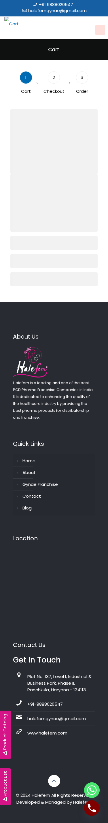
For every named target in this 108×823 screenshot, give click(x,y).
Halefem (82, 802)
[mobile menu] (100, 30)
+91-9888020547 (45, 704)
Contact (31, 496)
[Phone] (92, 808)
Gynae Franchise (40, 484)
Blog (27, 508)
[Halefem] (9, 23)
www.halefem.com (47, 733)
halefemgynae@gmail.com (57, 10)
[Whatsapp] (92, 790)
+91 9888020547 (56, 4)
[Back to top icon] (54, 781)
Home (28, 461)
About (29, 472)
